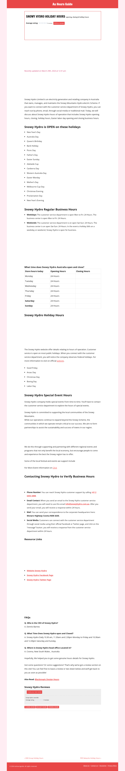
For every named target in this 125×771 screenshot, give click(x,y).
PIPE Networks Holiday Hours (90, 758)
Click (55, 467)
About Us (86, 766)
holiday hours (41, 707)
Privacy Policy (112, 766)
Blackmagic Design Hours (47, 679)
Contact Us (94, 766)
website (60, 360)
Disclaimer (103, 766)
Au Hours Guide (62, 4)
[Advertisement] (34, 31)
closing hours (30, 707)
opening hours (53, 707)
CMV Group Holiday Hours (34, 758)
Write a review (59, 23)
